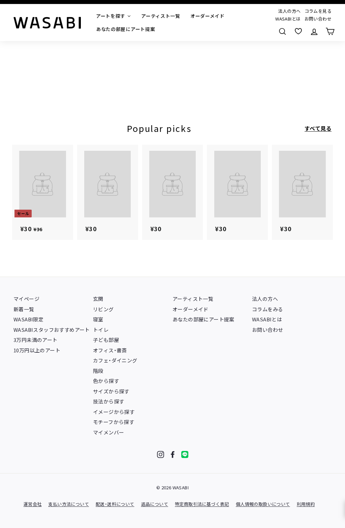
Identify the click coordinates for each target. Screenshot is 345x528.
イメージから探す (113, 411)
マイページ (26, 298)
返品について (154, 504)
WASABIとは (288, 18)
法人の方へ (289, 11)
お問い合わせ (318, 18)
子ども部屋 (106, 339)
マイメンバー (108, 432)
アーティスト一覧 (192, 298)
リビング (103, 309)
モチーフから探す (113, 421)
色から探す (106, 380)
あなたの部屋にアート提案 (203, 319)
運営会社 (33, 504)
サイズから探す (111, 391)
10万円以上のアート (36, 350)
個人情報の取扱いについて (263, 504)
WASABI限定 (28, 319)
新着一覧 (23, 309)
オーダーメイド (190, 309)
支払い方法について (68, 504)
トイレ (100, 329)
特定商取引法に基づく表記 (202, 504)
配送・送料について (115, 504)
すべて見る (318, 128)
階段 (98, 370)
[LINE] (184, 454)
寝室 (98, 319)
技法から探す (108, 401)
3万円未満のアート (35, 339)
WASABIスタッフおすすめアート (51, 329)
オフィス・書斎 (110, 350)
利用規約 (306, 504)
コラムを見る (318, 11)
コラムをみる (267, 309)
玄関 (98, 298)
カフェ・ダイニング (115, 360)
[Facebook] (172, 454)
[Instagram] (160, 454)
